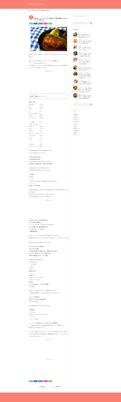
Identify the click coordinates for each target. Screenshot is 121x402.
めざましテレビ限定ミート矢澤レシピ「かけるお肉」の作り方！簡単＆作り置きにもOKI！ (84, 55)
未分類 (75, 132)
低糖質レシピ (76, 128)
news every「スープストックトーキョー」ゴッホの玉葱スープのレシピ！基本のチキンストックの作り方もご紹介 (84, 61)
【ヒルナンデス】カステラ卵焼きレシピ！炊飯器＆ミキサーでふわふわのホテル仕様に (84, 42)
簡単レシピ (81, 39)
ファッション (76, 121)
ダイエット (75, 117)
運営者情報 (84, 4)
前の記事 (42, 386)
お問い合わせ (89, 4)
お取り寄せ (75, 114)
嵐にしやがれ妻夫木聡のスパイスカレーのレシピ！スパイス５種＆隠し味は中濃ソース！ (84, 36)
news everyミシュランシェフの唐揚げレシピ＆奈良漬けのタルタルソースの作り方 (84, 69)
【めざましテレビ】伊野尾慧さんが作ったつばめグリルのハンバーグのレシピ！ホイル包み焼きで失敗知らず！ (84, 75)
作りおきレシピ (76, 130)
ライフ (75, 126)
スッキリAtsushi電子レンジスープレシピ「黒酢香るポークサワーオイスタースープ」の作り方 (84, 83)
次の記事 (57, 386)
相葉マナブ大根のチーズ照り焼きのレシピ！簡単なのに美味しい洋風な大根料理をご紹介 (84, 97)
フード (80, 58)
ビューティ (75, 119)
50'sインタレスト (37, 4)
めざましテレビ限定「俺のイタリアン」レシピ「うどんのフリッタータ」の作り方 (84, 48)
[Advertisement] (49, 80)
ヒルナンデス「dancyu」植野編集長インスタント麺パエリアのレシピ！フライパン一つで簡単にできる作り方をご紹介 (84, 89)
